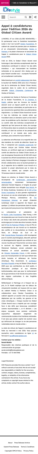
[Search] (26, 17)
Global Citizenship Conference (21, 90)
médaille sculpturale (26, 145)
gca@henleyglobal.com (18, 336)
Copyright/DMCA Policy (13, 451)
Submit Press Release (11, 447)
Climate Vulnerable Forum (14, 253)
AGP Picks (5, 3)
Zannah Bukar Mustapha (14, 235)
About (10, 443)
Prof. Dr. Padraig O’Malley (15, 225)
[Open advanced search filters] (30, 17)
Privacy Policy (28, 451)
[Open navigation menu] (3, 17)
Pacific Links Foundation (13, 215)
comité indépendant (22, 80)
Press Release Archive (22, 443)
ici (33, 333)
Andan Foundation (27, 44)
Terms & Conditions (27, 447)
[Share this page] (35, 17)
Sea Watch (30, 187)
